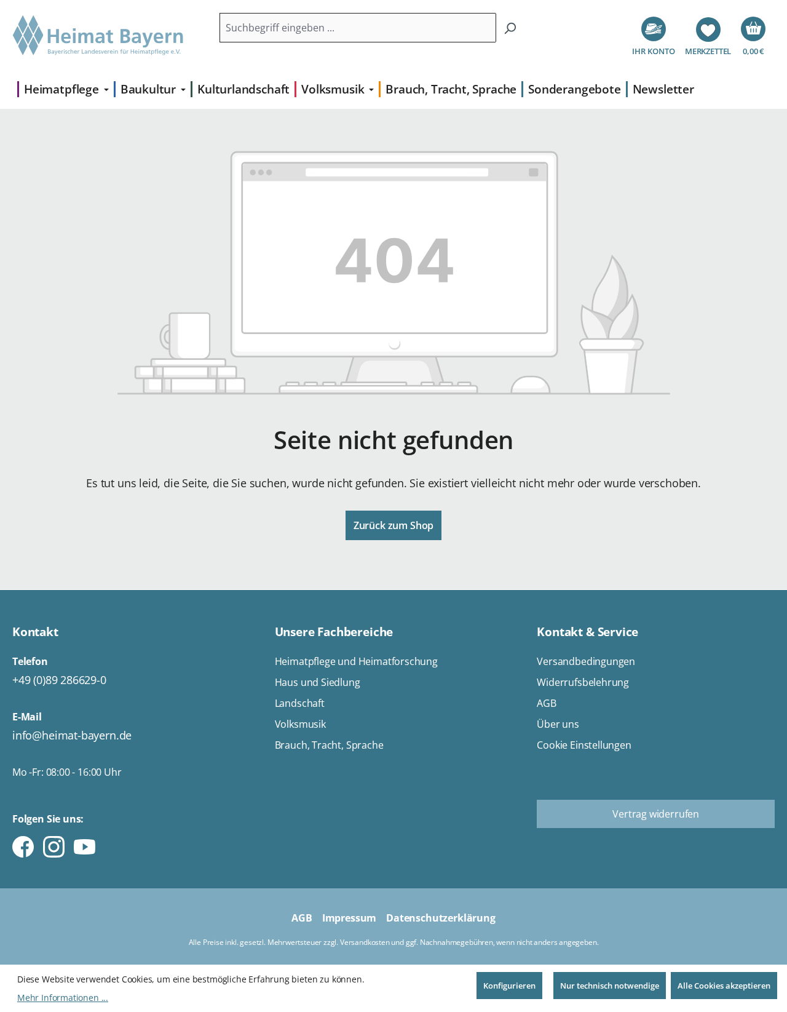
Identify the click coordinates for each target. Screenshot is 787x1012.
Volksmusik (300, 724)
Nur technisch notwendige (609, 985)
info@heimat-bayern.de (72, 735)
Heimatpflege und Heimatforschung (356, 661)
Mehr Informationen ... (62, 997)
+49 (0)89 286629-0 (59, 679)
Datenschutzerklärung (440, 918)
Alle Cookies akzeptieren (724, 985)
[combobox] (358, 27)
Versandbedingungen (586, 661)
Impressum (349, 918)
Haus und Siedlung (317, 682)
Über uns (558, 724)
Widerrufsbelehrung (583, 682)
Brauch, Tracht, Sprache (329, 745)
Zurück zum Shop (393, 525)
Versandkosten (365, 942)
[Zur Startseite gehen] (98, 35)
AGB (546, 703)
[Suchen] (510, 27)
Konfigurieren (509, 985)
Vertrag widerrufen (655, 814)
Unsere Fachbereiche (334, 631)
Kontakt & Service (587, 631)
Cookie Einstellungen (584, 745)
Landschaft (300, 703)
